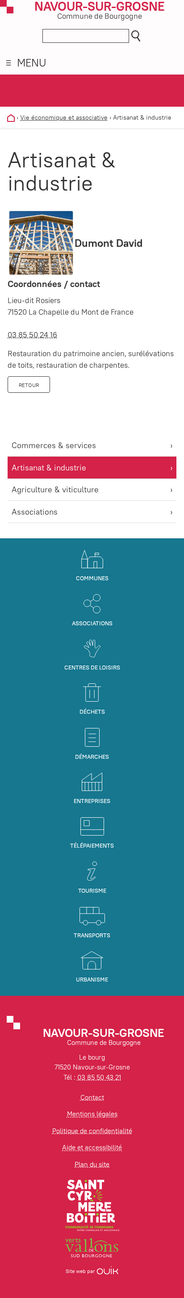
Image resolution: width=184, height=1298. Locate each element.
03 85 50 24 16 (32, 335)
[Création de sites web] (107, 1271)
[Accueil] (11, 117)
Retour (29, 385)
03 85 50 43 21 (99, 1077)
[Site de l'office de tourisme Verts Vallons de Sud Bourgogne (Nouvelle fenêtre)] (92, 1247)
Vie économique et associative (64, 117)
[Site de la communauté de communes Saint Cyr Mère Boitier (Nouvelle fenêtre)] (92, 1204)
